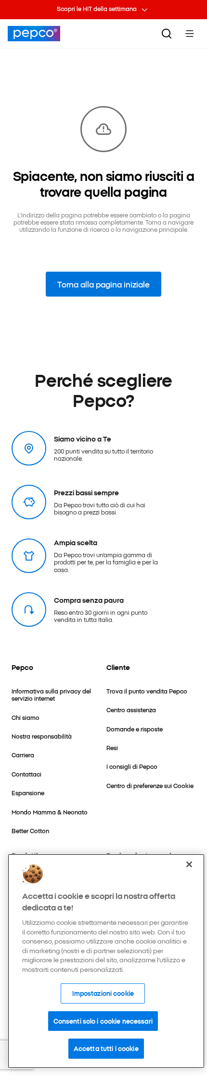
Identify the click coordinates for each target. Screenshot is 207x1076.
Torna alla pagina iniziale (103, 284)
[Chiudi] (189, 864)
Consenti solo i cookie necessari (103, 1020)
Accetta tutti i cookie (106, 1048)
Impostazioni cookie (103, 993)
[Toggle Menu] (189, 33)
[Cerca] (166, 33)
